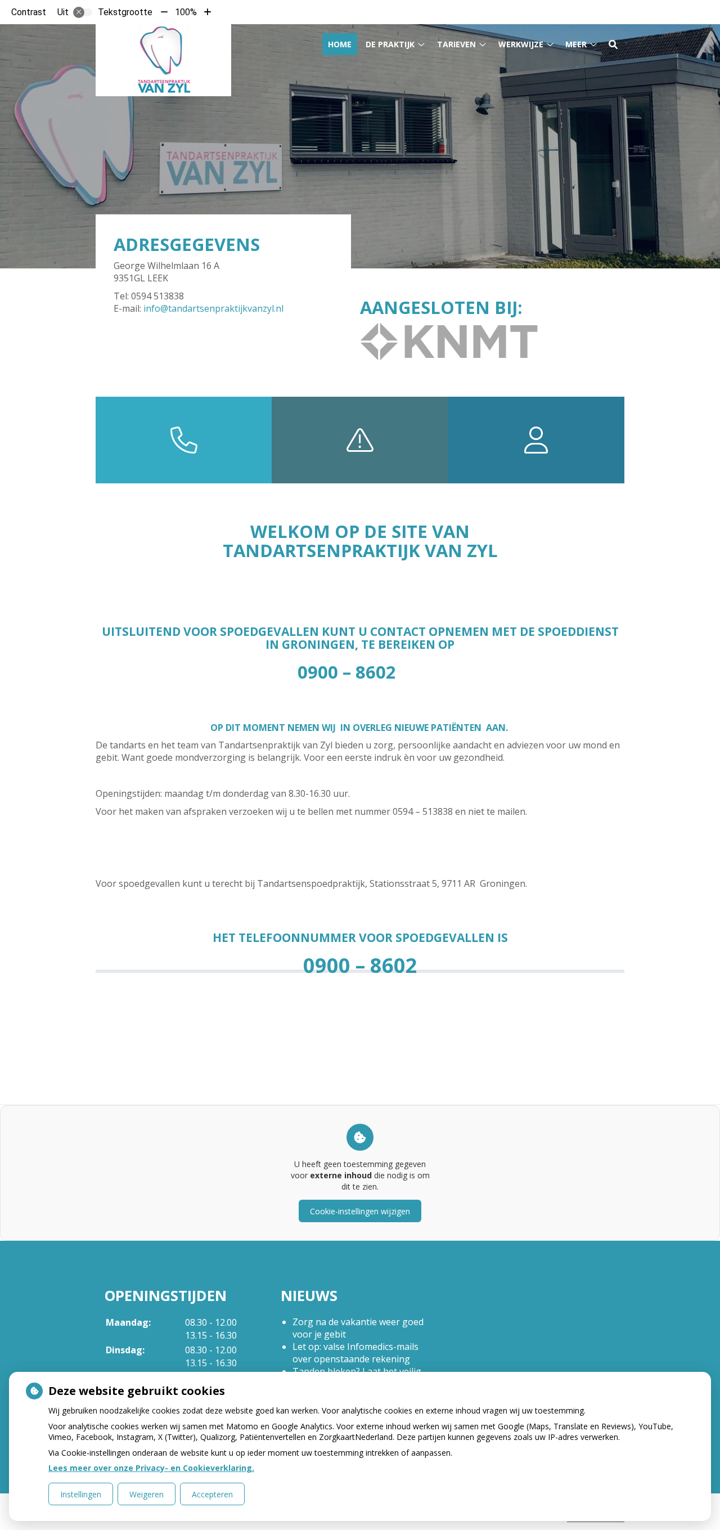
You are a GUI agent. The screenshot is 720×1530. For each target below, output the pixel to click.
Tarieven (456, 44)
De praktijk (390, 44)
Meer (576, 44)
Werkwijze (520, 44)
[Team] (536, 440)
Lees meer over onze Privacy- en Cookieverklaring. (151, 1467)
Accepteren (212, 1494)
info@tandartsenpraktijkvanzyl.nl (213, 308)
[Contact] (184, 440)
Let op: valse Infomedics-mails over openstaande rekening (355, 1352)
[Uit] (82, 12)
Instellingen (80, 1494)
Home (340, 44)
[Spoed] (360, 440)
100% (186, 12)
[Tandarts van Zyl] (163, 60)
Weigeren (146, 1494)
